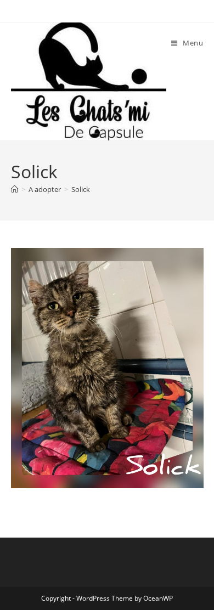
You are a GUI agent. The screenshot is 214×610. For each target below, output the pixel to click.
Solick (80, 189)
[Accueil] (14, 189)
